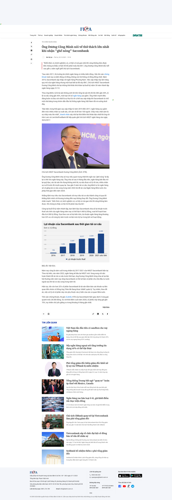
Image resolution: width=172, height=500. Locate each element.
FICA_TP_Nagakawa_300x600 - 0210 (127, 42)
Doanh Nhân (58, 35)
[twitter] (31, 46)
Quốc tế (113, 35)
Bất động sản (92, 35)
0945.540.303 (96, 475)
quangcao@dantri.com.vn (100, 477)
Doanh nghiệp (48, 35)
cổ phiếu (68, 297)
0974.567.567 (106, 488)
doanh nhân (64, 114)
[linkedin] (31, 50)
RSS (91, 493)
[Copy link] (31, 54)
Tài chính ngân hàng (70, 35)
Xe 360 (100, 35)
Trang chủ (33, 35)
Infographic (121, 35)
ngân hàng (77, 96)
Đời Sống (107, 35)
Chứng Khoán (82, 35)
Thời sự (40, 35)
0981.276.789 (45, 489)
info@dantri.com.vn (66, 489)
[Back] (31, 63)
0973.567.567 (94, 488)
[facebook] (31, 42)
